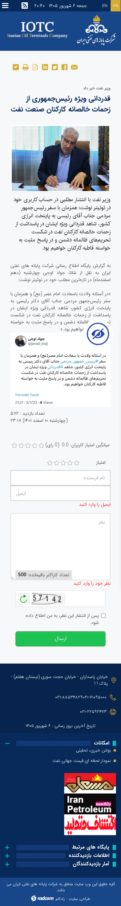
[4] (70, 463)
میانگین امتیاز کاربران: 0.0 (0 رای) (77, 445)
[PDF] (35, 66)
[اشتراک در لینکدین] (44, 66)
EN (105, 5)
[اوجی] (60, 158)
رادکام (60, 899)
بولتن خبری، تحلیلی (93, 750)
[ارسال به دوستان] (74, 66)
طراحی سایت (79, 899)
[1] (50, 463)
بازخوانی (24, 597)
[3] (63, 463)
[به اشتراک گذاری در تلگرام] (15, 66)
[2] (56, 463)
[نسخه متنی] (25, 66)
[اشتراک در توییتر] (54, 66)
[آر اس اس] (25, 5)
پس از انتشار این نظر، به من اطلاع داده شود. (62, 619)
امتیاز (101, 462)
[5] (77, 463)
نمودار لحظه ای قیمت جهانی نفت (81, 761)
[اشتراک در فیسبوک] (64, 66)
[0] (14, 446)
